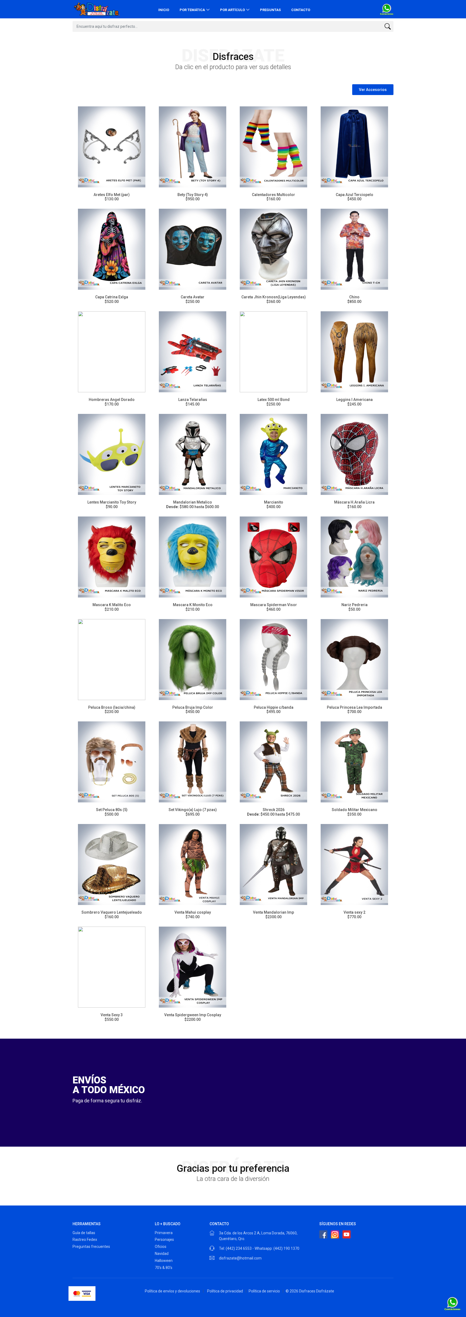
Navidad (162, 1253)
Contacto (300, 10)
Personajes (164, 1239)
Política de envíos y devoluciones (172, 1291)
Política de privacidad (225, 1291)
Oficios (160, 1246)
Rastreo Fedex (85, 1239)
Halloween (164, 1260)
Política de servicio (264, 1291)
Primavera (164, 1233)
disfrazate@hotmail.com (240, 1258)
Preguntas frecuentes (91, 1246)
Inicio (163, 10)
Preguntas (270, 10)
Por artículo (232, 10)
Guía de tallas (84, 1233)
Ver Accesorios (373, 89)
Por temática (192, 10)
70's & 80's (163, 1267)
